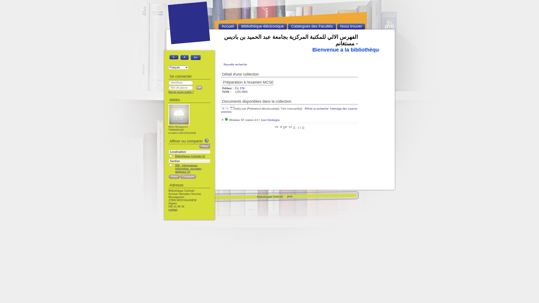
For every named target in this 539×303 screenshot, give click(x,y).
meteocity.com (177, 129)
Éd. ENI (240, 88)
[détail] (222, 119)
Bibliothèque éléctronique (262, 26)
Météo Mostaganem (178, 127)
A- (174, 57)
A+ (195, 57)
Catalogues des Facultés (312, 26)
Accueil (228, 26)
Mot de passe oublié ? (181, 92)
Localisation (178, 151)
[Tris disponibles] (232, 108)
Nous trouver (351, 26)
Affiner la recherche (316, 108)
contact (172, 209)
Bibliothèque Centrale (270, 196)
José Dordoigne (270, 120)
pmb (289, 196)
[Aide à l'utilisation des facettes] (207, 140)
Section (175, 161)
